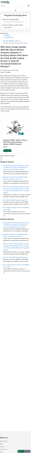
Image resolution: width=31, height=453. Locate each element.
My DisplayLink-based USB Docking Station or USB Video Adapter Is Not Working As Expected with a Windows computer (16, 167)
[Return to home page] (5, 2)
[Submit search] (25, 5)
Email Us (20, 451)
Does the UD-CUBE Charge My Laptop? (15, 200)
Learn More (8, 150)
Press (1, 452)
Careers (2, 446)
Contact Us (3, 449)
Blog (1, 444)
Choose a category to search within (12, 25)
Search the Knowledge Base (10, 19)
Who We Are (3, 441)
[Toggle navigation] (28, 5)
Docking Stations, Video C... (12, 41)
